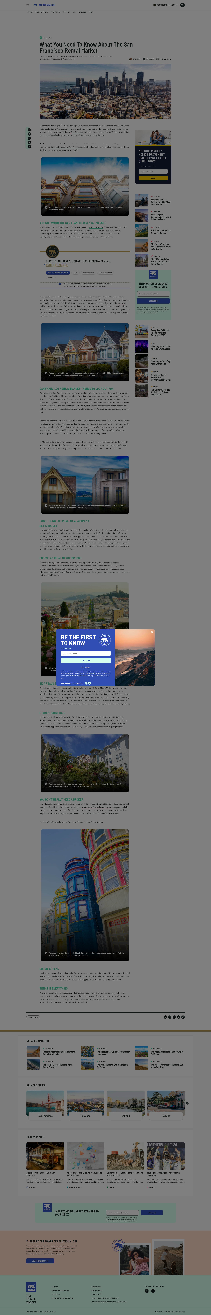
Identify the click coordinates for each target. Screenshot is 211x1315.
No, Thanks (85, 667)
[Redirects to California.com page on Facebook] (89, 683)
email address (66, 648)
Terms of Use (77, 677)
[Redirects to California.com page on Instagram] (86, 683)
